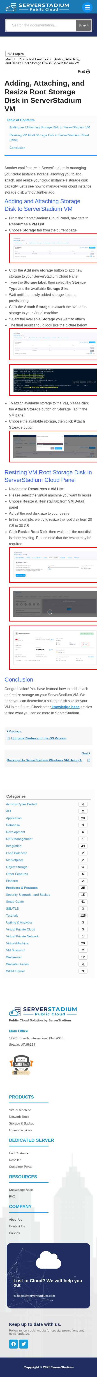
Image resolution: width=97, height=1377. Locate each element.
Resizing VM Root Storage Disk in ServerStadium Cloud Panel (49, 137)
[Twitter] (23, 1344)
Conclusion (17, 147)
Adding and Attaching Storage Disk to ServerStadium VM (49, 127)
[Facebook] (13, 1344)
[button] (84, 71)
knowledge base (65, 707)
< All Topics (16, 54)
